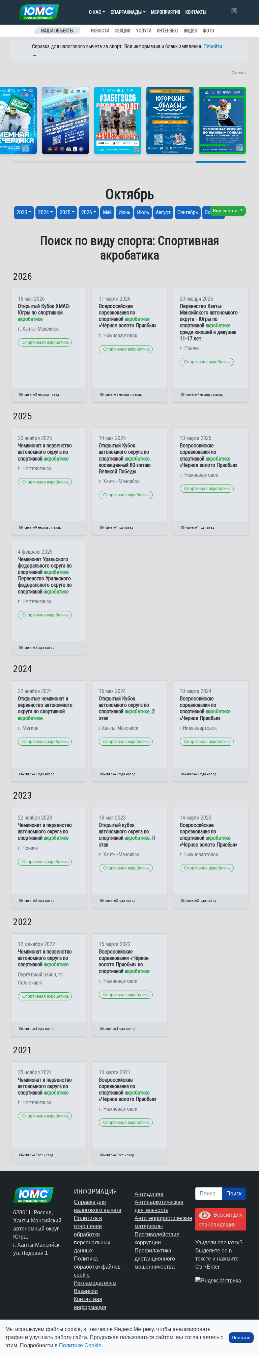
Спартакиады (126, 12)
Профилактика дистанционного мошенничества (155, 1259)
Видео (190, 30)
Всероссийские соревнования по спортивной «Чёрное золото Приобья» (127, 316)
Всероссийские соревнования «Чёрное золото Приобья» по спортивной (124, 961)
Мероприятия (165, 12)
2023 (22, 212)
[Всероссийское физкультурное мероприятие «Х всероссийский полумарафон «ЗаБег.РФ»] (117, 120)
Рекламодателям (95, 1283)
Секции (123, 30)
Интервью (167, 30)
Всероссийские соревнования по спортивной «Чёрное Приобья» (205, 708)
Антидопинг (149, 1194)
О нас (95, 12)
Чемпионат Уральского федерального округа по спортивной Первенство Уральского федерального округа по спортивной (45, 575)
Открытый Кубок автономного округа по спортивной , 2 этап (127, 708)
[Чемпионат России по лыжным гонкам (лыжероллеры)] (222, 120)
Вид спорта (226, 210)
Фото (208, 30)
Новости (100, 30)
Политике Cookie (80, 1345)
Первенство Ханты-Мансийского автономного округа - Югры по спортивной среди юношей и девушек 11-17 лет (209, 322)
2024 (43, 212)
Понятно (241, 1337)
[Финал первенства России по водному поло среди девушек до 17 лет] (65, 120)
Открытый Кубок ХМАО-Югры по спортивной (44, 312)
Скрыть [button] (239, 72)
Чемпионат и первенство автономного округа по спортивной (45, 452)
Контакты (195, 12)
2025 (65, 212)
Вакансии (86, 1291)
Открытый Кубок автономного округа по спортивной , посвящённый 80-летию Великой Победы (125, 458)
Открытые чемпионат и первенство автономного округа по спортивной (45, 708)
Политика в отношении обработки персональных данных (92, 1234)
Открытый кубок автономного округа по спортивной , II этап (127, 835)
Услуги (143, 30)
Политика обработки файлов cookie (97, 1267)
